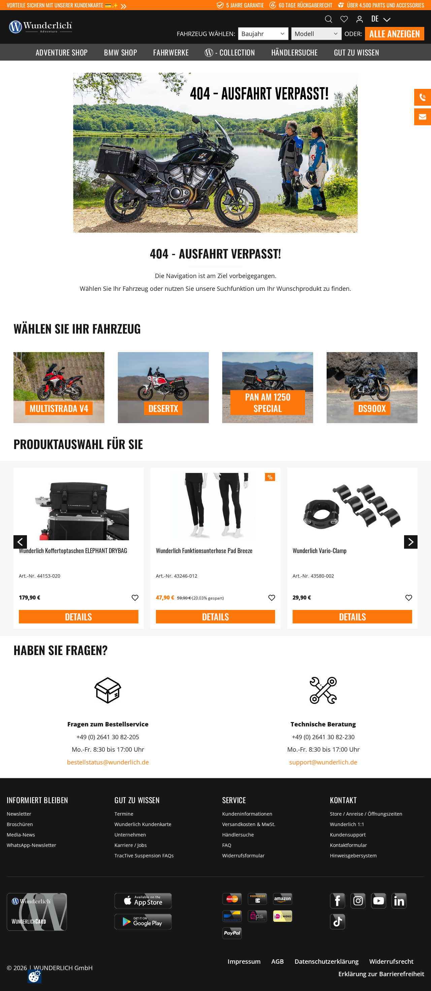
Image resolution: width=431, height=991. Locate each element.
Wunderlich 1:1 (347, 824)
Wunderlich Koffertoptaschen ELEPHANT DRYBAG (73, 551)
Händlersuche (238, 834)
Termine (123, 814)
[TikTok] (337, 921)
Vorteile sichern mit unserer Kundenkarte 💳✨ (62, 5)
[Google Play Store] (143, 921)
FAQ (226, 845)
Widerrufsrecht (391, 961)
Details (78, 616)
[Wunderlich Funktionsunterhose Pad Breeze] (215, 506)
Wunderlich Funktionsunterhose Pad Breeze (204, 551)
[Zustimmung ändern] (34, 976)
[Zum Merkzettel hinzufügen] (135, 597)
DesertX (163, 408)
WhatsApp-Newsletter (31, 845)
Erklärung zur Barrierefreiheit (381, 974)
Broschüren (20, 824)
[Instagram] (358, 901)
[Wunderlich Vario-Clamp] (352, 506)
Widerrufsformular (243, 855)
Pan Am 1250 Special (268, 402)
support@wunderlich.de (323, 762)
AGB (277, 961)
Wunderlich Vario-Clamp (319, 551)
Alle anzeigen (394, 33)
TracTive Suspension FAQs (144, 855)
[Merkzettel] (344, 18)
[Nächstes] (411, 541)
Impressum (244, 961)
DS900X (372, 408)
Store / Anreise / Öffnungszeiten (366, 814)
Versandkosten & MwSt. (248, 824)
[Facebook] (337, 901)
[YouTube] (378, 901)
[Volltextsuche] (328, 18)
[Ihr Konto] (359, 18)
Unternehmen (130, 834)
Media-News (21, 834)
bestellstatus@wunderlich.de (108, 762)
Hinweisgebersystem (353, 855)
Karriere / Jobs (130, 845)
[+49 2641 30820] (422, 97)
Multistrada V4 (59, 408)
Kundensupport (348, 834)
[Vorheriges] (20, 541)
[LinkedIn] (399, 901)
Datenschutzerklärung (327, 961)
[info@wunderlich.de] (422, 116)
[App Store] (143, 901)
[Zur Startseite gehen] (40, 26)
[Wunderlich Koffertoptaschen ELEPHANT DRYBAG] (78, 506)
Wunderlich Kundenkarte (142, 824)
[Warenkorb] (420, 18)
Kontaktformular (348, 845)
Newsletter (19, 814)
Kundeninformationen (247, 814)
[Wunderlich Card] (37, 912)
